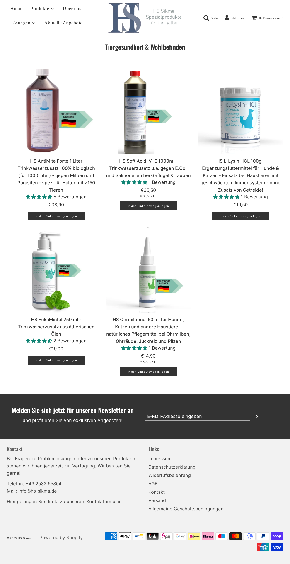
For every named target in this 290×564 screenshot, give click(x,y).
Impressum (160, 458)
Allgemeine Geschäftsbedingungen (186, 509)
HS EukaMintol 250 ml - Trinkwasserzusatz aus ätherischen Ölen (56, 327)
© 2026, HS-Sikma (19, 538)
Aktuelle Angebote (63, 23)
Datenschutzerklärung (172, 467)
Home (16, 8)
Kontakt (156, 492)
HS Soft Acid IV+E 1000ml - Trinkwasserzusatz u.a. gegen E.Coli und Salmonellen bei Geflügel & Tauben (148, 168)
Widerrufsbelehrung (169, 475)
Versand (157, 500)
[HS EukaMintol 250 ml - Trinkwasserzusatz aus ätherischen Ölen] (56, 270)
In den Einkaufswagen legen (56, 216)
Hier (11, 501)
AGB (153, 483)
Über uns (72, 8)
